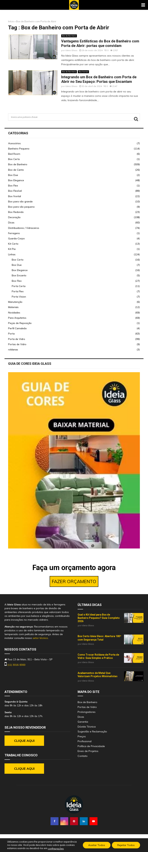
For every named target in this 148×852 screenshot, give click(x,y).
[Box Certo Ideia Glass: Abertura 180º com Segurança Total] (133, 639)
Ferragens (14, 233)
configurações (56, 848)
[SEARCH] (136, 118)
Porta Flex (18, 291)
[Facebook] (54, 821)
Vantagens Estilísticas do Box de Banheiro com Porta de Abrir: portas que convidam (100, 43)
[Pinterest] (74, 821)
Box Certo (14, 159)
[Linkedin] (84, 821)
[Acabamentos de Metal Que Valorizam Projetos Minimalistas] (133, 676)
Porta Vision (19, 296)
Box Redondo (16, 212)
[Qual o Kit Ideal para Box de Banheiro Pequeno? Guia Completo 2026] (133, 618)
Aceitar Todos (96, 845)
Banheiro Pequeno (18, 148)
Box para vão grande (20, 201)
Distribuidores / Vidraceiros (23, 228)
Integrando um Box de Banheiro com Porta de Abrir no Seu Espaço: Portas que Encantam (98, 79)
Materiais (13, 307)
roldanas (13, 349)
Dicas (11, 222)
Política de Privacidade (91, 746)
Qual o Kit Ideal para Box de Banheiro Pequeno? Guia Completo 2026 (99, 618)
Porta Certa (18, 286)
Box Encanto (19, 275)
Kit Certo (13, 243)
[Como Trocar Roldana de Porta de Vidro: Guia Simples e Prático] (133, 658)
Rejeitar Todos (126, 845)
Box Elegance (16, 180)
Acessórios (14, 143)
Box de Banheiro (69, 36)
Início (11, 21)
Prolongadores (86, 712)
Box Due (13, 175)
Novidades (14, 312)
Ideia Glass (71, 50)
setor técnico (40, 638)
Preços (82, 736)
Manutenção (15, 302)
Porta (11, 333)
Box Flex (13, 185)
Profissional (85, 741)
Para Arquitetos (17, 317)
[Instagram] (64, 821)
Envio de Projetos (88, 751)
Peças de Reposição (20, 323)
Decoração (14, 217)
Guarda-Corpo (16, 238)
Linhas (12, 254)
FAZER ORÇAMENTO (74, 581)
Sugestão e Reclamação (92, 731)
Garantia (83, 721)
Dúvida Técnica (87, 726)
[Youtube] (93, 821)
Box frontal (83, 71)
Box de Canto (16, 169)
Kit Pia (12, 249)
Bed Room (14, 153)
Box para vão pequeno (21, 206)
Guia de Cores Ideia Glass (29, 363)
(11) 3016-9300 (16, 664)
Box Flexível (15, 190)
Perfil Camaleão (17, 328)
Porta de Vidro (16, 339)
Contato (83, 756)
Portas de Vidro (17, 344)
